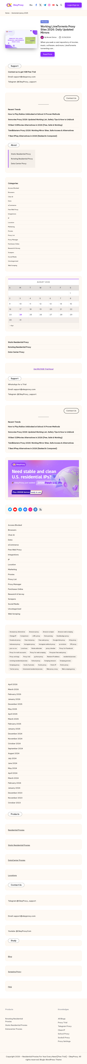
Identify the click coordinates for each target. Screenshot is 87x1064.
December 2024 (15, 734)
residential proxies (70, 656)
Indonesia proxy (15, 644)
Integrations (12, 214)
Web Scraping (12, 265)
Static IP (53, 665)
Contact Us (71, 98)
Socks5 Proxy (64, 1037)
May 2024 (12, 768)
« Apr (12, 325)
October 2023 (14, 803)
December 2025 (15, 704)
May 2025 (12, 709)
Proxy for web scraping (38, 652)
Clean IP (61, 1030)
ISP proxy (73, 644)
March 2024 (13, 778)
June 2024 (12, 763)
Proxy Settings (64, 1041)
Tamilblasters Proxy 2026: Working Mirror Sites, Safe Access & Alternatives (41, 130)
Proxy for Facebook (66, 648)
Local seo (24, 648)
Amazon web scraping (65, 632)
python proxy (38, 656)
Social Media (12, 257)
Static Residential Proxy (21, 154)
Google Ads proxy (59, 640)
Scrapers (11, 252)
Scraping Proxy (14, 972)
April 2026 (12, 684)
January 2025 (14, 729)
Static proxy (64, 665)
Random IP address (53, 656)
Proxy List (11, 235)
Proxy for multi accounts (18, 652)
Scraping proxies (65, 661)
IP (8, 218)
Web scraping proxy (68, 669)
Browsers (11, 192)
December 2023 (15, 793)
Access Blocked (13, 188)
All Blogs (61, 1019)
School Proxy (63, 1034)
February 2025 (14, 724)
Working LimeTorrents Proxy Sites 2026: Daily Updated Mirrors (58, 29)
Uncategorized (13, 261)
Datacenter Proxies (13, 1029)
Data (9, 201)
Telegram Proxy (65, 1026)
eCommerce (12, 205)
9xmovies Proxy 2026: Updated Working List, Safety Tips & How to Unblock (41, 119)
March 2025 (13, 719)
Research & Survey (14, 248)
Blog (10, 956)
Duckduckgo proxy (63, 636)
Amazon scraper (48, 632)
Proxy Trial (62, 1022)
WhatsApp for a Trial (17, 384)
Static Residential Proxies (19, 845)
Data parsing (48, 636)
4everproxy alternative (17, 632)
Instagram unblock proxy (47, 644)
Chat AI (10, 197)
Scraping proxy (15, 665)
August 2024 (13, 753)
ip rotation (62, 644)
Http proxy (72, 640)
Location (11, 222)
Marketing (11, 227)
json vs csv (13, 648)
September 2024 (15, 748)
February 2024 (14, 783)
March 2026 (13, 689)
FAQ (10, 987)
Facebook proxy (15, 640)
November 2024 (15, 739)
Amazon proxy (34, 632)
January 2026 (14, 699)
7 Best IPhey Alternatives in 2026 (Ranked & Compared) (32, 136)
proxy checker (50, 648)
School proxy (36, 661)
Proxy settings (14, 656)
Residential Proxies (16, 830)
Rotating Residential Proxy (22, 159)
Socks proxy (42, 665)
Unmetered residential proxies (33, 669)
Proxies (45, 22)
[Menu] (30, 5)
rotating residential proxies (18, 661)
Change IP (13, 636)
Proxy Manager (13, 239)
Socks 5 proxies (29, 665)
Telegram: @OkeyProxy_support (22, 82)
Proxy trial (26, 656)
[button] (73, 5)
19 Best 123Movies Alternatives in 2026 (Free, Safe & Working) (35, 125)
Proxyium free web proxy (58, 652)
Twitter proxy (14, 669)
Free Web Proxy (13, 209)
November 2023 (15, 798)
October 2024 (14, 743)
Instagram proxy (29, 644)
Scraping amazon (50, 661)
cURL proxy (36, 636)
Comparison (24, 636)
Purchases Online (13, 244)
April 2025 (12, 714)
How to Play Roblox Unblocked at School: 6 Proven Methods (34, 114)
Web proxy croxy (52, 669)
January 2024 (14, 788)
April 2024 (12, 773)
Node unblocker (37, 648)
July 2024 (12, 758)
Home (7, 13)
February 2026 (14, 694)
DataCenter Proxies (16, 860)
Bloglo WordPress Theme (51, 1059)
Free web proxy (44, 640)
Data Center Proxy (18, 163)
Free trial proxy (30, 640)
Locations (12, 875)
